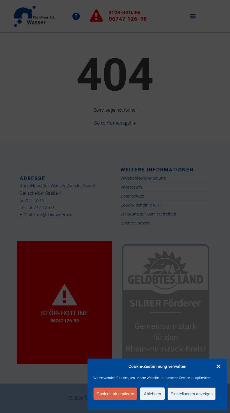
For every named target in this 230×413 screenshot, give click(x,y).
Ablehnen (152, 393)
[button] (218, 366)
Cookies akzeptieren (115, 393)
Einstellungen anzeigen (192, 393)
